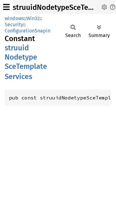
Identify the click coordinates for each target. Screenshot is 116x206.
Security (14, 24)
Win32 (33, 18)
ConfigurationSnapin (27, 31)
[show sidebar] (6, 7)
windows (14, 18)
